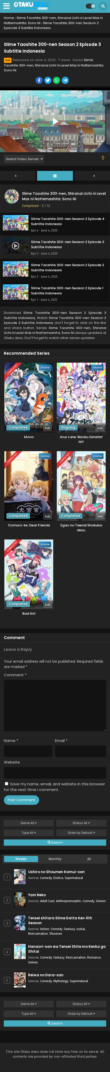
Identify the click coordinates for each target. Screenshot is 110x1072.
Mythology (60, 981)
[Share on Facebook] (39, 81)
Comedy (46, 878)
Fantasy (69, 929)
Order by (80, 832)
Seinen (101, 901)
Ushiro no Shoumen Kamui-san (56, 872)
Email (61, 740)
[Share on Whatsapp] (57, 81)
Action (44, 929)
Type (27, 832)
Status (80, 823)
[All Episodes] (55, 176)
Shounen (55, 933)
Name (11, 740)
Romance (94, 957)
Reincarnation (38, 933)
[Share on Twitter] (48, 81)
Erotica (58, 878)
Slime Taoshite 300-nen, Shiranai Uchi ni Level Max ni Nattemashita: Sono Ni (54, 65)
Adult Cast (47, 901)
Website (12, 762)
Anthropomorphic (68, 901)
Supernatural (74, 878)
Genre (27, 823)
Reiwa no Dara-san (45, 975)
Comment (15, 675)
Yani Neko (37, 895)
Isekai (80, 929)
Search (57, 842)
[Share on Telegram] (66, 81)
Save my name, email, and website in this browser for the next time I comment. (54, 787)
